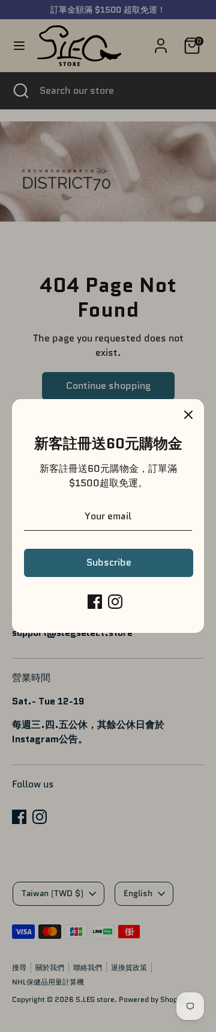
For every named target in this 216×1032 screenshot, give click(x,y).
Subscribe (108, 562)
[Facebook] (95, 601)
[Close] (188, 415)
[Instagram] (115, 601)
